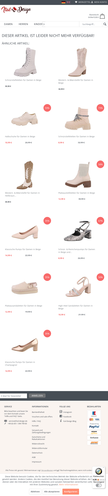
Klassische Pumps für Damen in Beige (23, 249)
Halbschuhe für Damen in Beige (20, 136)
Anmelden (37, 395)
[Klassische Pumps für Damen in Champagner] (24, 344)
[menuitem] (83, 2)
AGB (33, 457)
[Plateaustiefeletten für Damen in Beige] (78, 175)
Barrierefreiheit (38, 412)
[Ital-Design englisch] (68, 2)
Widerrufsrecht (38, 443)
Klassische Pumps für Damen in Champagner (20, 363)
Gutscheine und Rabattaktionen (38, 438)
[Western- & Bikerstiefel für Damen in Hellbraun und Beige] (24, 175)
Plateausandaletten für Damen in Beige (23, 305)
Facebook (67, 416)
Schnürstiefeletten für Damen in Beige (23, 80)
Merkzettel (84, 2)
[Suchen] (104, 24)
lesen (23, 411)
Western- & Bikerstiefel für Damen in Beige (75, 81)
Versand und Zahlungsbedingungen (41, 431)
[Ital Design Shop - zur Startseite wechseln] (16, 10)
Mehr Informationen (68, 484)
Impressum (36, 461)
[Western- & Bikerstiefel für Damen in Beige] (78, 62)
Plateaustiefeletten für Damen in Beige (76, 193)
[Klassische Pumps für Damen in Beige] (24, 231)
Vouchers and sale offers (42, 416)
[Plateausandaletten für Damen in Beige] (24, 287)
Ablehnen (35, 491)
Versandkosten (47, 470)
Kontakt (35, 425)
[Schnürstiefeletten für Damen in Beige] (24, 62)
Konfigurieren (70, 491)
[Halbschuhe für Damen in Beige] (24, 118)
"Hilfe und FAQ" (10, 416)
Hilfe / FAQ (36, 421)
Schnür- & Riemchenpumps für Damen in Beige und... (76, 250)
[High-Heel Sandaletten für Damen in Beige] (78, 287)
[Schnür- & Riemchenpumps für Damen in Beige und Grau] (78, 231)
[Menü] (103, 468)
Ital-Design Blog (69, 421)
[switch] (99, 485)
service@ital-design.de (18, 421)
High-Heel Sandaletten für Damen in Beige (75, 307)
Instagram (67, 412)
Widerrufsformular (39, 448)
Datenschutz (37, 452)
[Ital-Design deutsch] (63, 2)
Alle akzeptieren (52, 491)
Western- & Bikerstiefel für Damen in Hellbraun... (22, 194)
